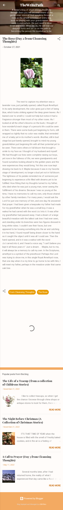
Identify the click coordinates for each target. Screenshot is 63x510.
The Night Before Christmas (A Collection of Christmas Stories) (22, 420)
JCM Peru (42, 504)
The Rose (42, 292)
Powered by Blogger (33, 498)
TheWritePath (31, 5)
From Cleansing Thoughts (22, 292)
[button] (59, 39)
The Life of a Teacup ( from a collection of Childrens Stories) (27, 382)
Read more (55, 409)
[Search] (59, 5)
